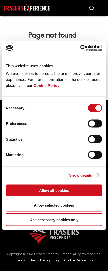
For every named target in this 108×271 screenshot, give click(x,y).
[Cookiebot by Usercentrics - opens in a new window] (80, 48)
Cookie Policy (47, 85)
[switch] (95, 124)
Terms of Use (25, 260)
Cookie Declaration (78, 260)
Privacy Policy (50, 260)
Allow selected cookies (54, 205)
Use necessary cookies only (54, 220)
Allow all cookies (54, 190)
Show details (80, 175)
